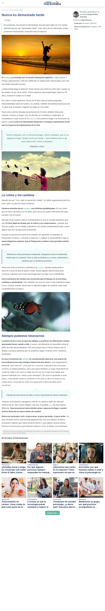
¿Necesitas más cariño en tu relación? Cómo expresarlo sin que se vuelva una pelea (64, 470)
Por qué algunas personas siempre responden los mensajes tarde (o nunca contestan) (39, 470)
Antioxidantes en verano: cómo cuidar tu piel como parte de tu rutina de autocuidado (13, 504)
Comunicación (32, 465)
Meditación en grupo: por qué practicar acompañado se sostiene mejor (89, 504)
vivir (50, 405)
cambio (25, 359)
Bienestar (5, 10)
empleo (41, 267)
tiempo (7, 77)
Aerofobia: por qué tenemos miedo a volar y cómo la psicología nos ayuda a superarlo (91, 470)
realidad (32, 118)
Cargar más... (52, 513)
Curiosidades (83, 465)
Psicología (6, 465)
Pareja (55, 465)
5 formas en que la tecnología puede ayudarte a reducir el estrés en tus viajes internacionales (37, 504)
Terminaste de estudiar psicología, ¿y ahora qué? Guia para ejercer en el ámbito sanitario (64, 504)
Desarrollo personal (16, 10)
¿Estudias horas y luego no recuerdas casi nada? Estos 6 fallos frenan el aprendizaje (14, 470)
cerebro (27, 208)
